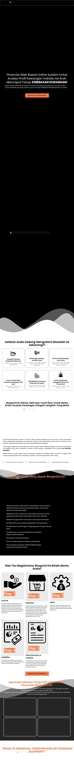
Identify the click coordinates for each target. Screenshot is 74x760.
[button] (49, 2)
